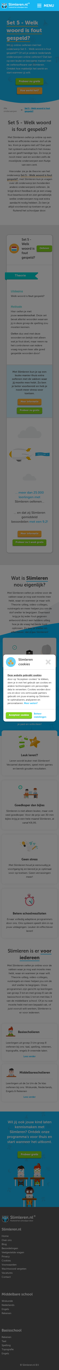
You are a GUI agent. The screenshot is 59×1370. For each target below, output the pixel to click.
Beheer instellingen (40, 715)
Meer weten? (31, 703)
